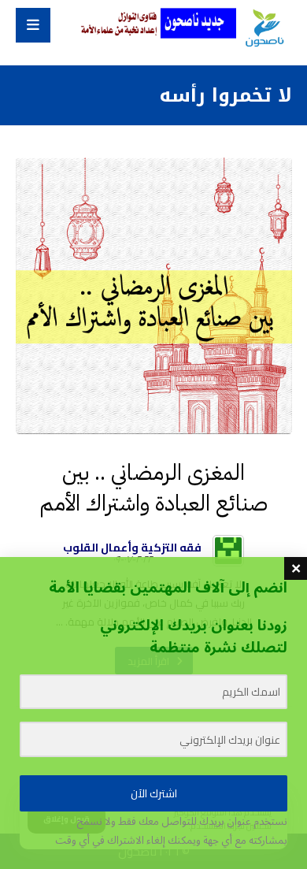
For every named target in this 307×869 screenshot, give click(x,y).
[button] (33, 25)
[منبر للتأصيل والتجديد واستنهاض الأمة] (263, 29)
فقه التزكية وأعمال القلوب (132, 547)
